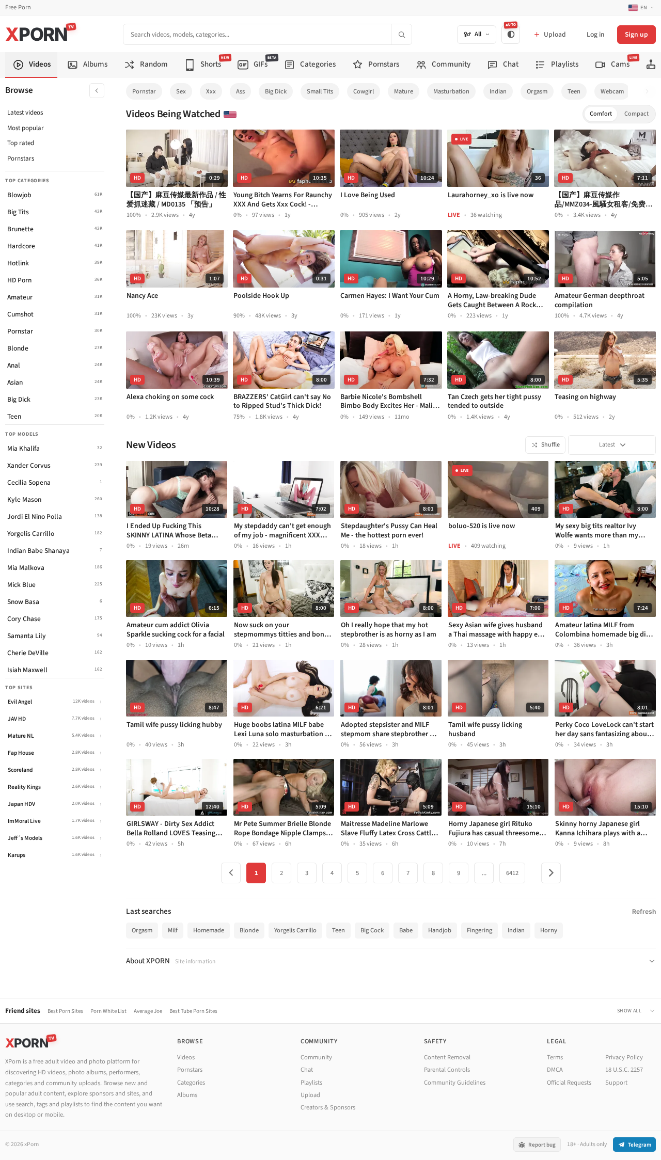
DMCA (555, 1069)
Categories (191, 1082)
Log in (595, 34)
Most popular (25, 128)
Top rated (20, 143)
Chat (307, 1069)
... (484, 873)
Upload (310, 1095)
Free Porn (18, 7)
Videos (186, 1057)
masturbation (451, 91)
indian (498, 91)
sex (181, 91)
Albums (187, 1095)
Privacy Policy (624, 1057)
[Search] (401, 34)
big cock (372, 930)
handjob (439, 930)
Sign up (636, 34)
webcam (612, 91)
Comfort (601, 113)
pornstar (144, 91)
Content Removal (447, 1057)
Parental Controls (447, 1069)
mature (403, 91)
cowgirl (363, 91)
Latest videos (25, 112)
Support (616, 1082)
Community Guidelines (454, 1082)
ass (240, 91)
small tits (320, 91)
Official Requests (569, 1082)
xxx (211, 91)
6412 (512, 873)
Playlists (311, 1082)
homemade (208, 930)
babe (406, 930)
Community (316, 1057)
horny (548, 930)
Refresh (644, 911)
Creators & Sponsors (328, 1107)
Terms (555, 1057)
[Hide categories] (96, 90)
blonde (249, 930)
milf (173, 930)
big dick (276, 91)
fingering (479, 930)
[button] (649, 91)
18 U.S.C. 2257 (624, 1069)
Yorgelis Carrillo (295, 930)
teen (574, 91)
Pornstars (20, 158)
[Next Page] (551, 873)
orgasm (537, 91)
